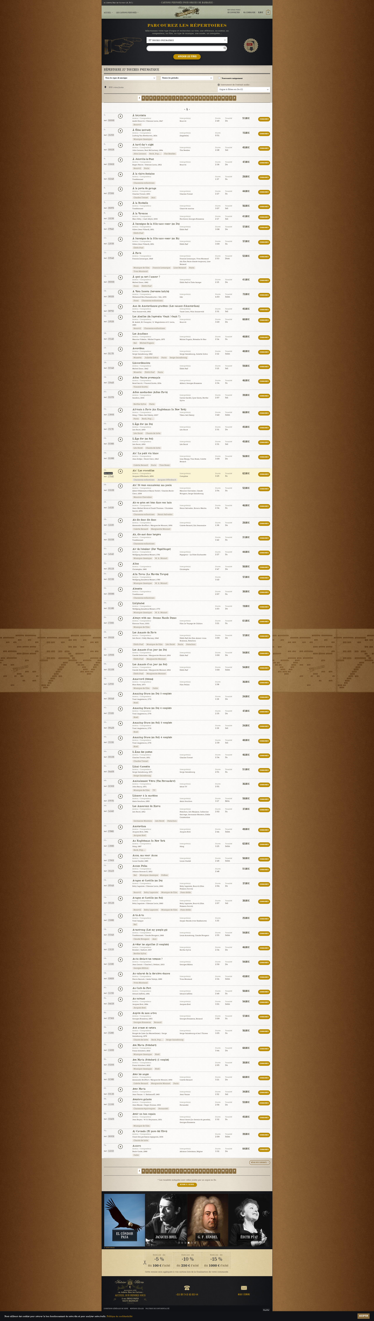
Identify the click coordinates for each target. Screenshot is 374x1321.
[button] (256, 12)
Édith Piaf (138, 233)
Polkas (164, 875)
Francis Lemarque (161, 268)
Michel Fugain (147, 343)
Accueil (107, 12)
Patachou (190, 644)
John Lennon (140, 154)
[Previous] (111, 1220)
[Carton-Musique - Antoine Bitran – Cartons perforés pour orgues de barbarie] (187, 12)
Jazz (153, 197)
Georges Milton (141, 968)
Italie (155, 688)
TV (154, 790)
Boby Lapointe (151, 892)
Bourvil (137, 125)
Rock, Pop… (155, 154)
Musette (138, 357)
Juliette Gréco (151, 357)
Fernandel (163, 1108)
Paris (146, 168)
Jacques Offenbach (167, 480)
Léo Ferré (138, 433)
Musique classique (143, 139)
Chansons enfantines (144, 183)
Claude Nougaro (141, 939)
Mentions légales (137, 1308)
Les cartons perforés (126, 12)
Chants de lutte (153, 433)
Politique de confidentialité (157, 1308)
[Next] (263, 1220)
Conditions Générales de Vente (116, 1308)
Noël (136, 703)
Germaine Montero (143, 821)
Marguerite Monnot (160, 529)
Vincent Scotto (141, 387)
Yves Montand (141, 271)
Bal (135, 343)
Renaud (157, 1022)
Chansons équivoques (144, 1108)
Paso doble (185, 892)
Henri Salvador (165, 514)
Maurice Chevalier (143, 497)
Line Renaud (180, 268)
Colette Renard (141, 465)
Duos (136, 286)
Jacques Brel (140, 835)
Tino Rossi (164, 465)
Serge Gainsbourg (178, 357)
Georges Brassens (142, 1022)
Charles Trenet (141, 197)
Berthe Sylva (140, 404)
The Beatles (169, 154)
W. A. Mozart (161, 558)
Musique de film (141, 268)
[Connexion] (233, 15)
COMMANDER (264, 119)
